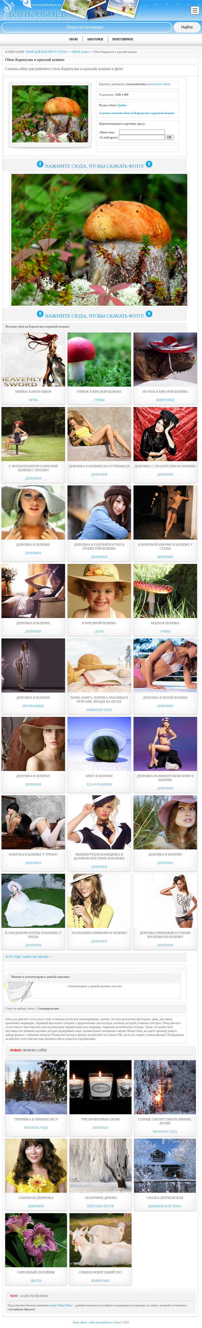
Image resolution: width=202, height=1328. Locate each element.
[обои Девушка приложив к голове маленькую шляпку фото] (165, 901)
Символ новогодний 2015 (100, 1272)
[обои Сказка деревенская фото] (165, 1166)
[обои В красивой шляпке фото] (99, 591)
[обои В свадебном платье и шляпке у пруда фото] (33, 901)
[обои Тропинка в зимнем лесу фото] (36, 1087)
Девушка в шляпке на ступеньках (99, 466)
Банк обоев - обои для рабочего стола (96, 1322)
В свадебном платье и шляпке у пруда (33, 935)
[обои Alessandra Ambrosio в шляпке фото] (99, 901)
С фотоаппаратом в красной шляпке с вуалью (33, 468)
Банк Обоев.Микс (61, 1305)
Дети (99, 631)
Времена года (36, 1128)
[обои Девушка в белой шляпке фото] (165, 665)
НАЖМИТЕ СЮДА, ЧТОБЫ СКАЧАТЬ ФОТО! (94, 166)
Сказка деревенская (165, 1198)
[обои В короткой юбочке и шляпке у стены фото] (165, 512)
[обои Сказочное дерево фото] (100, 1166)
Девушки (33, 478)
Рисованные (33, 706)
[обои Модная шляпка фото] (165, 591)
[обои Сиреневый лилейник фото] (36, 1240)
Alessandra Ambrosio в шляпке (99, 933)
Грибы (122, 105)
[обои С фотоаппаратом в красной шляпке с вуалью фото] (33, 434)
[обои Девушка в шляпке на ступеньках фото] (99, 434)
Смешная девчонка (36, 1198)
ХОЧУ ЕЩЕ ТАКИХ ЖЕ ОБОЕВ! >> (29, 957)
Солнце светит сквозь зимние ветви (164, 1121)
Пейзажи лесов (100, 1206)
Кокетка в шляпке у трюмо (33, 854)
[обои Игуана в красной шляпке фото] (165, 359)
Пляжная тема (99, 710)
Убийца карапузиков (33, 391)
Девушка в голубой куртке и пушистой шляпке (99, 546)
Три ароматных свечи (100, 1119)
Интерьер (100, 1128)
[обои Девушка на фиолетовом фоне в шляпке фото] (165, 744)
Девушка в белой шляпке (165, 697)
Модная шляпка (165, 623)
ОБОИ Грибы (80, 52)
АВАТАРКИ (95, 39)
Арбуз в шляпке (99, 776)
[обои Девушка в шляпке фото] (33, 512)
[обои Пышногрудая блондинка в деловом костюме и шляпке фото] (99, 822)
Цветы (36, 1281)
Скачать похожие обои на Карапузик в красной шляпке (136, 113)
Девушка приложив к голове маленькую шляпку (165, 935)
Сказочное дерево (100, 1198)
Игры (33, 400)
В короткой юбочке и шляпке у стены (165, 546)
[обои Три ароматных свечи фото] (100, 1087)
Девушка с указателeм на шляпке (165, 466)
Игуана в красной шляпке (165, 391)
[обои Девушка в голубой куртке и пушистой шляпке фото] (99, 512)
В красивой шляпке (99, 623)
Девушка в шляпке (33, 544)
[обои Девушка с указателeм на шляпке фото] (165, 434)
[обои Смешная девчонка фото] (36, 1166)
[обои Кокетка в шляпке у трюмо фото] (33, 822)
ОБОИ (73, 39)
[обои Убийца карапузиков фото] (33, 359)
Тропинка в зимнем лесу (36, 1119)
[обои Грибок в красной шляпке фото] (99, 359)
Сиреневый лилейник (36, 1272)
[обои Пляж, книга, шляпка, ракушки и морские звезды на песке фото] (99, 665)
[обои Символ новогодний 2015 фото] (100, 1240)
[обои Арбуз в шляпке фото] (99, 744)
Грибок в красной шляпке (99, 391)
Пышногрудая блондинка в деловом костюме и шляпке (99, 856)
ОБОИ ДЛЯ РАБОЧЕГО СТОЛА (46, 52)
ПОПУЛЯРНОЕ (122, 39)
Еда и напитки (99, 784)
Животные (165, 400)
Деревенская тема (164, 1206)
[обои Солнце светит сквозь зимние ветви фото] (165, 1087)
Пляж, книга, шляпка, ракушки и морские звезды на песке (99, 699)
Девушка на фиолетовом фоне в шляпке (165, 778)
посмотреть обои (158, 84)
